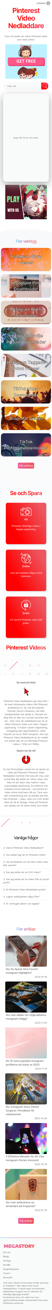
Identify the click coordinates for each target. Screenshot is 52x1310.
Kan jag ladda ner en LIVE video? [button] (23, 872)
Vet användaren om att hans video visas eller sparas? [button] (25, 863)
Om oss (6, 1252)
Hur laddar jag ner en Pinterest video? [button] (26, 854)
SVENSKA (41, 3)
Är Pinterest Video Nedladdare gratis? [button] (26, 889)
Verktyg (7, 1260)
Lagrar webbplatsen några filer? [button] (23, 896)
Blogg (6, 1256)
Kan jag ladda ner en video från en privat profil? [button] (26, 881)
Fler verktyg (26, 465)
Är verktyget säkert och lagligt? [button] (23, 903)
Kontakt (6, 1265)
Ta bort (6, 1273)
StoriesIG (7, 1277)
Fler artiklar (26, 1220)
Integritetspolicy (11, 1269)
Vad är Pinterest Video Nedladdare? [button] (25, 847)
